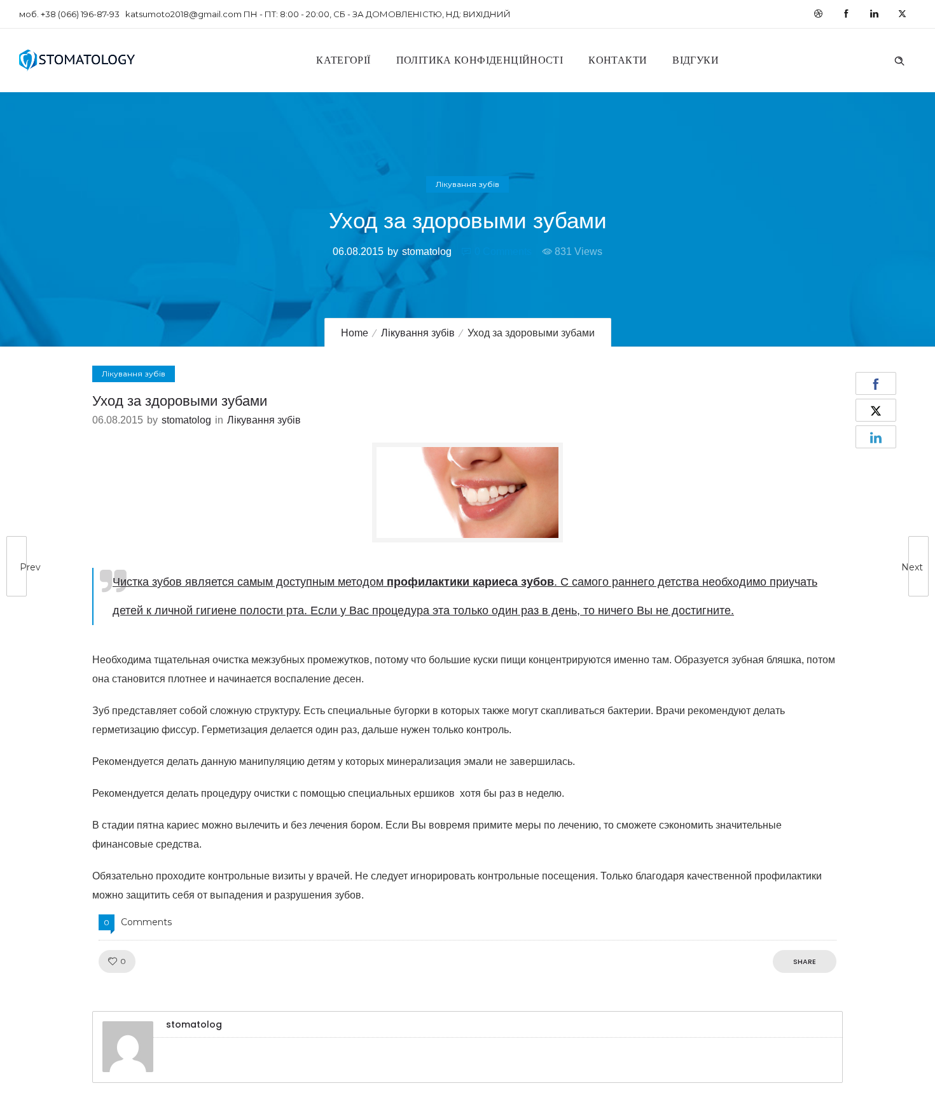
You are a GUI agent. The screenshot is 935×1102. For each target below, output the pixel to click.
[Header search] (899, 59)
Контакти (617, 60)
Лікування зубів (418, 332)
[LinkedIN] (874, 14)
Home (354, 332)
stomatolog (427, 251)
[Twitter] (902, 14)
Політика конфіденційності (480, 60)
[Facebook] (846, 14)
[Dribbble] (818, 14)
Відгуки (695, 60)
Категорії (343, 60)
